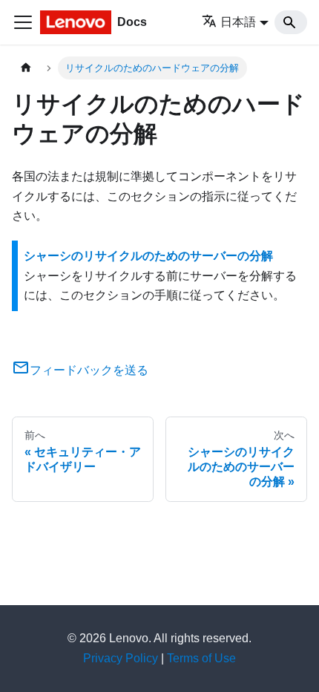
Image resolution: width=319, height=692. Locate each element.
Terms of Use (201, 658)
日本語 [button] (238, 22)
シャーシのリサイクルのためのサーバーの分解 (148, 255)
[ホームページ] (26, 67)
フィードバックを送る (89, 370)
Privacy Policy (120, 658)
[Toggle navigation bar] (23, 22)
